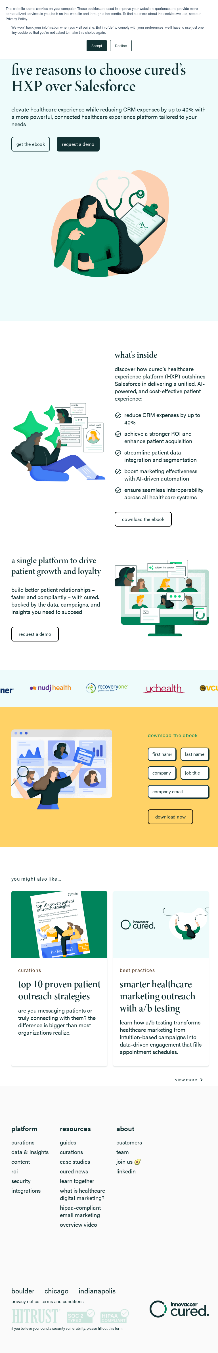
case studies (75, 1161)
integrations (26, 1190)
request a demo (35, 634)
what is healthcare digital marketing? (82, 1194)
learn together (77, 1180)
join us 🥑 (128, 1161)
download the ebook (143, 519)
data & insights (30, 1152)
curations (22, 1142)
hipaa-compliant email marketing (80, 1211)
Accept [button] (96, 45)
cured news (74, 1171)
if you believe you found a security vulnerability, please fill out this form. (67, 1328)
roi (14, 1171)
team (122, 1152)
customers (129, 1142)
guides (68, 1142)
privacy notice (25, 1301)
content (20, 1161)
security (21, 1180)
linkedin (126, 1171)
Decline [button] (121, 45)
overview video (78, 1224)
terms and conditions (62, 1301)
